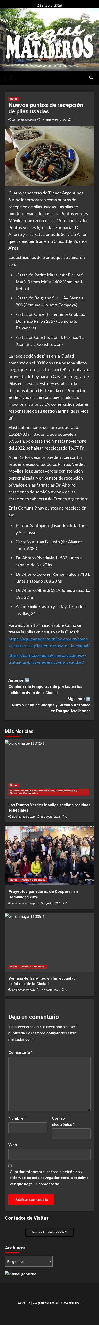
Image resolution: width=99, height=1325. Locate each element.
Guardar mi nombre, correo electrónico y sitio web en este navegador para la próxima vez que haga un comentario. (49, 1177)
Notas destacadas (33, 879)
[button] (9, 77)
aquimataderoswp (24, 120)
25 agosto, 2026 (50, 816)
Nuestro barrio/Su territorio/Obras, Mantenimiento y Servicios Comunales (43, 792)
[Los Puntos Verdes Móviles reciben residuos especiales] (49, 769)
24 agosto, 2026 (50, 903)
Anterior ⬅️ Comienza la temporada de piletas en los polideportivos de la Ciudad (45, 686)
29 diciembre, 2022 (54, 120)
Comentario (20, 1052)
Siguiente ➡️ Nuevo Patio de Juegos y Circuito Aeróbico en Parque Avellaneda (51, 705)
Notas (14, 98)
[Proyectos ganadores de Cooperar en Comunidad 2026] (49, 855)
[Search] (91, 77)
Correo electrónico (63, 1121)
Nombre (17, 1118)
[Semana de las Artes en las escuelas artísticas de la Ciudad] (49, 942)
